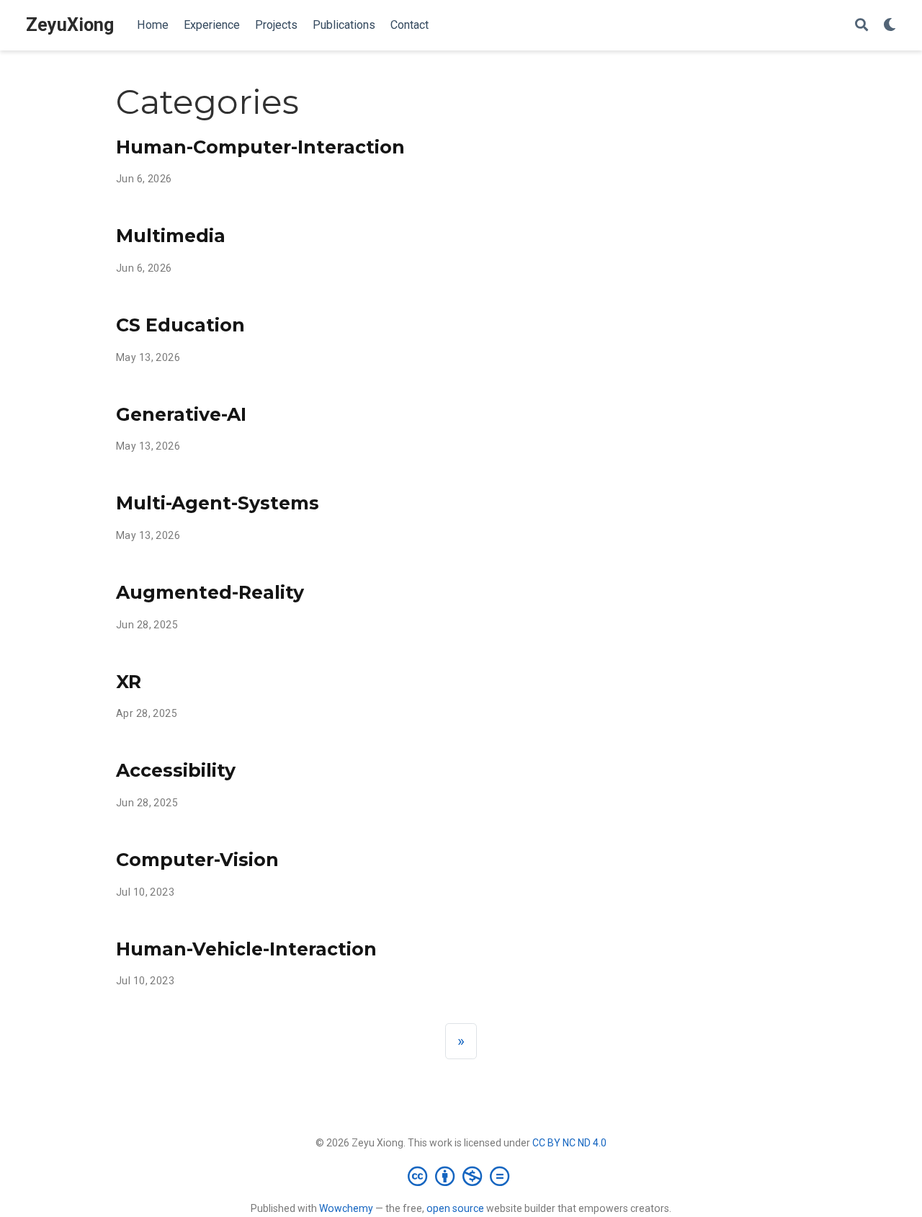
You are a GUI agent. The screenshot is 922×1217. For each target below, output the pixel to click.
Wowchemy (346, 1208)
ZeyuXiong (70, 24)
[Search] (861, 25)
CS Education (180, 325)
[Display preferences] (889, 25)
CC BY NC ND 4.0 (569, 1143)
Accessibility (176, 770)
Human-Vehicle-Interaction (246, 949)
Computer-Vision (197, 859)
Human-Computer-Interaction (260, 147)
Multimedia (170, 235)
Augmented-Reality (210, 592)
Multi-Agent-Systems (217, 503)
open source (455, 1208)
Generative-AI (181, 414)
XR (128, 681)
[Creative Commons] (461, 1176)
